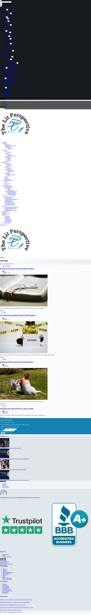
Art (5, 182)
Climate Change (10, 190)
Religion (6, 166)
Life (8, 172)
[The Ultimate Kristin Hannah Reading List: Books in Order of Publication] (4, 457)
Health (6, 153)
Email (2, 430)
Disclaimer (4, 101)
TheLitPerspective (11, 612)
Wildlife (9, 189)
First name (3, 429)
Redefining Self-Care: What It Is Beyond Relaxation (16, 362)
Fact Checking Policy (6, 589)
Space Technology (8, 186)
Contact (4, 102)
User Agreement (8, 221)
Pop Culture (7, 183)
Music (6, 181)
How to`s (5, 571)
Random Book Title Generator (11, 208)
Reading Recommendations (10, 145)
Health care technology (11, 193)
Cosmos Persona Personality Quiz (11, 199)
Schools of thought (11, 174)
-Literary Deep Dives (6, 573)
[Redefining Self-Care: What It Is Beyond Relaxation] (24, 399)
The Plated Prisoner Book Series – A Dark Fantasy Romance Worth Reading (15, 602)
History (6, 176)
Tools (3, 206)
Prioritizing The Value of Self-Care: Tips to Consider (17, 408)
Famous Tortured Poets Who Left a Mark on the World (10, 448)
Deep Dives (7, 144)
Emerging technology (11, 192)
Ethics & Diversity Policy (7, 590)
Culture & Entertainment (7, 180)
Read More (2, 310)
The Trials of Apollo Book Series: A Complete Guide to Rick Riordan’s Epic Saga (16, 599)
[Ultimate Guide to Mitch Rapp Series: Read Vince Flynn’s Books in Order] (4, 479)
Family (8, 159)
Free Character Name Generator (11, 207)
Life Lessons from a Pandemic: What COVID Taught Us (18, 315)
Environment (7, 188)
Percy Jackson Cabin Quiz (10, 202)
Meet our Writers (5, 211)
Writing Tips (9, 147)
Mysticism (9, 164)
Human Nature (10, 171)
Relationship (7, 156)
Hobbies (6, 161)
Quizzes (4, 195)
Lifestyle (4, 150)
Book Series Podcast (6, 222)
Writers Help (7, 146)
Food (6, 151)
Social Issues (7, 179)
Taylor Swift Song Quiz (9, 203)
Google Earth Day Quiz (9, 197)
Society (3, 162)
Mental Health (10, 170)
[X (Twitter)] (2, 107)
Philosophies (7, 173)
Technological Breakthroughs (10, 191)
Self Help (9, 154)
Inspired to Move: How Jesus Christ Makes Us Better (17, 268)
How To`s (9, 148)
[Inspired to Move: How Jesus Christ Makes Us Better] (24, 306)
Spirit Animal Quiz (8, 198)
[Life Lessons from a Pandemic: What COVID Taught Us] (24, 352)
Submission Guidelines (6, 556)
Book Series (4, 142)
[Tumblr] (5, 107)
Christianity (9, 167)
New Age (9, 165)
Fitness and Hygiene (11, 155)
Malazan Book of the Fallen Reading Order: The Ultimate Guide (12, 604)
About (3, 214)
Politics (6, 178)
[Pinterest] (3, 107)
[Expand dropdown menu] (7, 143)
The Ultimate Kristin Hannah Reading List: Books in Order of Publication (14, 458)
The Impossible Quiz (9, 201)
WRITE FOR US (5, 213)
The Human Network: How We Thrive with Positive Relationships (13, 469)
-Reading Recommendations (8, 572)
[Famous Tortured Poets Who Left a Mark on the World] (4, 447)
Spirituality (7, 163)
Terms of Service (5, 104)
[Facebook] (0, 107)
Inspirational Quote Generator (11, 210)
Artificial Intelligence (11, 194)
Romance (9, 160)
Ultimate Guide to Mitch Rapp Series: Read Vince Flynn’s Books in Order (14, 480)
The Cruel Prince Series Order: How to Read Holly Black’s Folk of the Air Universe (16, 607)
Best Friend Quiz (8, 200)
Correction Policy (5, 588)
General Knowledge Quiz (10, 204)
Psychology (7, 169)
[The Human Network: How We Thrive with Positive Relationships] (4, 468)
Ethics (8, 175)
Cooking (9, 152)
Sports (6, 184)
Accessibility (7, 218)
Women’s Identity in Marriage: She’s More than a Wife (10, 610)
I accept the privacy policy (7, 431)
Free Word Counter (9, 209)
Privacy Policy (5, 103)
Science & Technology (6, 185)
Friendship (9, 157)
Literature (4, 143)
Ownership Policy (8, 219)
